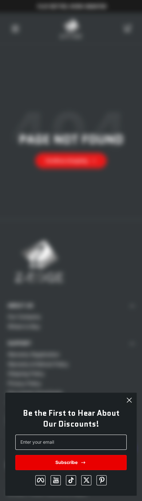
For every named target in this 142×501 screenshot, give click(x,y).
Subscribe (66, 462)
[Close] (129, 400)
